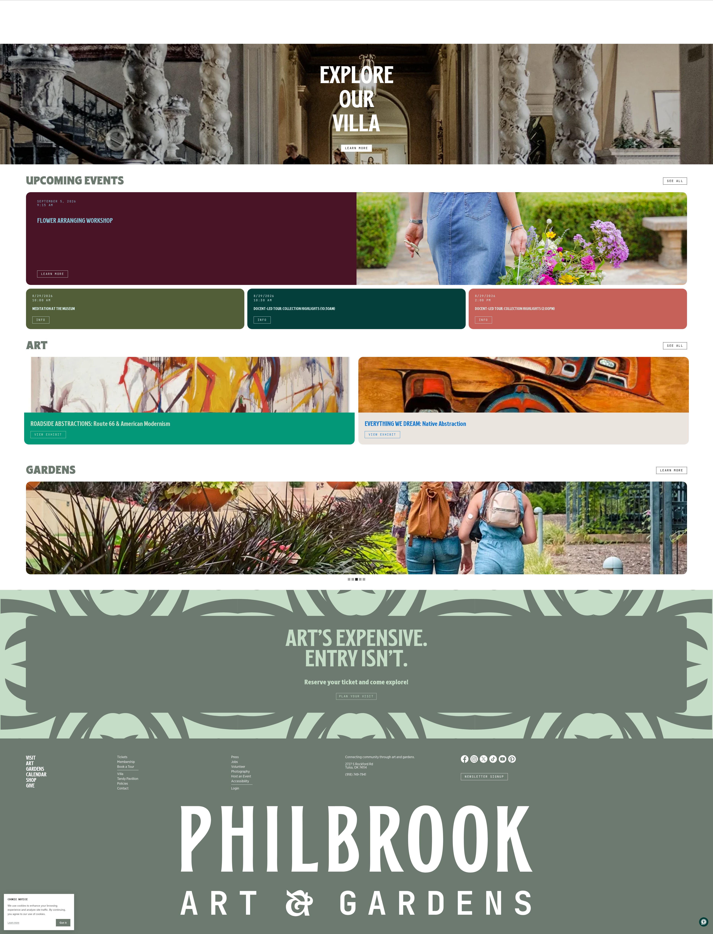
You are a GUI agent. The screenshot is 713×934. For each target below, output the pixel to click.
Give (30, 786)
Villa (120, 773)
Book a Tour (125, 766)
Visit (31, 758)
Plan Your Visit (356, 696)
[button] (7, 104)
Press (235, 757)
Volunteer (238, 766)
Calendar (36, 774)
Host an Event (241, 776)
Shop (31, 780)
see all (675, 181)
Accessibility (240, 781)
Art (30, 763)
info (40, 320)
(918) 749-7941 (355, 774)
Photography (240, 771)
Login (235, 788)
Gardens (35, 769)
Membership (126, 761)
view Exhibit (48, 434)
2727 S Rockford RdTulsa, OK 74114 (359, 765)
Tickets (122, 757)
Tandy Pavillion (127, 778)
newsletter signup (484, 777)
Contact (122, 788)
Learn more (356, 148)
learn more (52, 274)
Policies (122, 783)
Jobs (234, 761)
